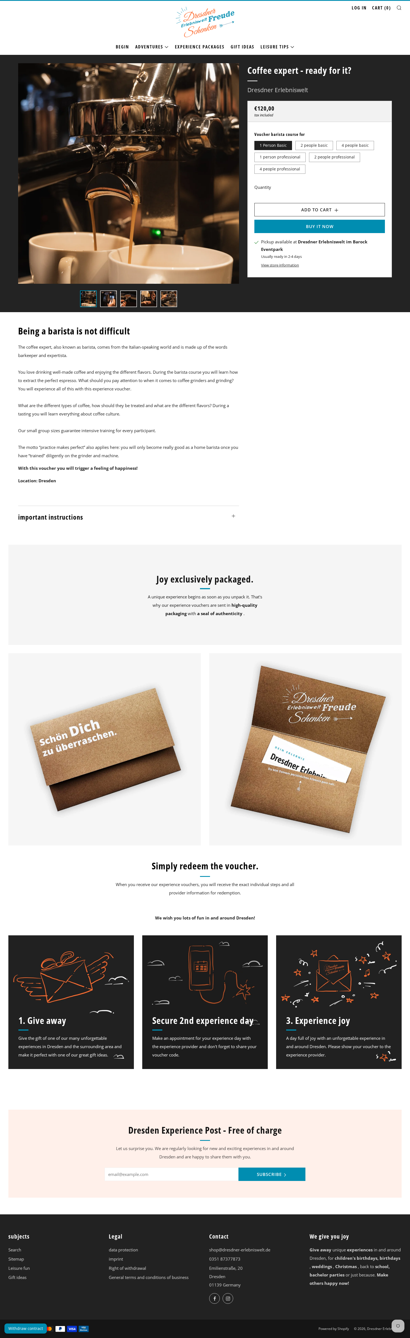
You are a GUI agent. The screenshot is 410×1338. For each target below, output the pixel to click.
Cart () (381, 8)
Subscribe (269, 1174)
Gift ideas (242, 47)
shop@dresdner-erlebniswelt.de (239, 1250)
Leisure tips (275, 47)
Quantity (262, 187)
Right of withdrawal (127, 1268)
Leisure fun (19, 1268)
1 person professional (280, 157)
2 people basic (314, 145)
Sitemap (16, 1259)
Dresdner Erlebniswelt (277, 90)
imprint (116, 1259)
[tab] (88, 298)
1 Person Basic (273, 145)
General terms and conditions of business (149, 1277)
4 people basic (355, 145)
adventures (149, 47)
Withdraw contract (25, 1328)
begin (122, 47)
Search (14, 1250)
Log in (359, 8)
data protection (123, 1250)
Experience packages (200, 47)
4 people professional (280, 168)
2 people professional (334, 157)
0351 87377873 (224, 1259)
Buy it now (320, 226)
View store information (280, 264)
